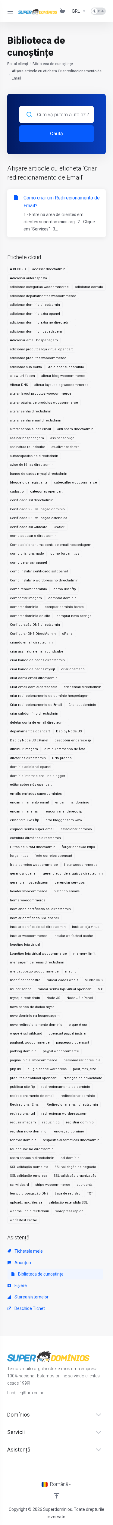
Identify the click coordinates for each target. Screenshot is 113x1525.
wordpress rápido (69, 1211)
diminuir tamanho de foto (64, 749)
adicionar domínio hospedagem (36, 331)
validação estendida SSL (68, 1202)
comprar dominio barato (64, 607)
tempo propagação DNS (29, 1193)
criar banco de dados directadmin (37, 660)
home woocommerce (28, 900)
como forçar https (64, 554)
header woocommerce (28, 891)
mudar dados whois (62, 980)
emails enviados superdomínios (36, 794)
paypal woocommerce (61, 1051)
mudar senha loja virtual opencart (64, 989)
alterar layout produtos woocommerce (40, 394)
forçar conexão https (78, 847)
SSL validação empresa (28, 1176)
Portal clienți (17, 64)
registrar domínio (80, 1122)
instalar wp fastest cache (73, 936)
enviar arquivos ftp (24, 820)
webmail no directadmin (29, 1211)
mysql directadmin (25, 998)
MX (100, 989)
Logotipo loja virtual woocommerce (38, 954)
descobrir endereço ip (73, 740)
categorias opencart (46, 491)
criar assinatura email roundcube (36, 651)
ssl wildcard (19, 1185)
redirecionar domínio (78, 1096)
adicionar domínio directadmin (35, 305)
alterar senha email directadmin (35, 420)
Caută (56, 133)
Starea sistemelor (31, 1297)
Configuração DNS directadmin (35, 625)
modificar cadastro (25, 980)
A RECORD (18, 269)
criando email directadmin (31, 642)
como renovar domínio (28, 589)
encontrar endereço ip (64, 811)
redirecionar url (22, 1114)
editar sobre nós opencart (31, 785)
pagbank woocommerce (30, 1042)
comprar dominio (24, 607)
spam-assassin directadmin (32, 1158)
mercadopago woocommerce (34, 971)
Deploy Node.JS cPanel (29, 740)
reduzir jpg (51, 1122)
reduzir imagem (23, 1122)
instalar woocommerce (28, 936)
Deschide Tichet (29, 1308)
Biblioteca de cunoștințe (53, 64)
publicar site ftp (22, 1087)
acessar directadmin (48, 269)
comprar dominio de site (30, 616)
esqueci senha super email (32, 829)
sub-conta (85, 1185)
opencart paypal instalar (67, 1033)
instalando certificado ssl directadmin (40, 909)
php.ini (15, 1069)
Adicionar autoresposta (28, 278)
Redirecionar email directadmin (72, 1105)
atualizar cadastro (66, 447)
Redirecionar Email (25, 1105)
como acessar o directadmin (33, 536)
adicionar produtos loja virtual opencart (41, 349)
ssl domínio (70, 1158)
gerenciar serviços (70, 883)
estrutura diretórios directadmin (35, 838)
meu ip (71, 971)
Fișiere (20, 1285)
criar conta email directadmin (34, 678)
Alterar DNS (19, 385)
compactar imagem (26, 598)
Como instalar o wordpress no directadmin (44, 580)
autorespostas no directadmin (34, 456)
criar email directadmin (82, 687)
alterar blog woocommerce (63, 376)
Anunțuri (22, 1262)
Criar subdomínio (82, 705)
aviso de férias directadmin (32, 465)
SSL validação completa (29, 1167)
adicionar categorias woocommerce (39, 287)
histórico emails (67, 891)
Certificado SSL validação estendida (38, 518)
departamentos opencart (30, 731)
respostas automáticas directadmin (71, 1140)
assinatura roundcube (27, 447)
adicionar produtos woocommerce (38, 358)
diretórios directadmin (28, 758)
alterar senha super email (30, 429)
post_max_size (84, 1069)
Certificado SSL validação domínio (37, 509)
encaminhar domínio (72, 802)
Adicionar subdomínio (66, 367)
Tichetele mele (28, 1251)
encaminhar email (24, 811)
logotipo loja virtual (25, 945)
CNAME (59, 527)
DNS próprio (62, 758)
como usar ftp (64, 589)
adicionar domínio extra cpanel (35, 314)
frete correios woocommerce (34, 865)
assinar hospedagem (27, 438)
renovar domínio (23, 1140)
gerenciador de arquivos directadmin (73, 873)
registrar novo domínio (28, 1131)
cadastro (17, 491)
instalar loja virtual (86, 927)
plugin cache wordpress (47, 1069)
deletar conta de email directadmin (38, 723)
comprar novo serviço (74, 616)
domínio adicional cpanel (30, 767)
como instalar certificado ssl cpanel (39, 571)
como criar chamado (27, 554)
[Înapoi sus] (56, 1496)
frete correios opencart (53, 856)
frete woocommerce (81, 865)
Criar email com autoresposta (33, 687)
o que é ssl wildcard (26, 1033)
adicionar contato (89, 287)
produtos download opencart (33, 1078)
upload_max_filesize (26, 1202)
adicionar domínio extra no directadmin (42, 322)
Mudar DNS (94, 980)
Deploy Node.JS (69, 731)
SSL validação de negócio (75, 1167)
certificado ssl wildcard (28, 527)
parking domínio (23, 1051)
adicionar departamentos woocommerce (43, 296)
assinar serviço (62, 438)
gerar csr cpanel (23, 873)
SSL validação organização (75, 1176)
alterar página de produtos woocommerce (44, 403)
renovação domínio (68, 1131)
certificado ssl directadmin (31, 500)
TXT (90, 1193)
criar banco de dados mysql (32, 669)
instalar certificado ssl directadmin (38, 927)
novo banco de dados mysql (32, 1007)
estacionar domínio (76, 829)
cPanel (68, 634)
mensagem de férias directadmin (37, 962)
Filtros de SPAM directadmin (32, 847)
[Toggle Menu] (9, 11)
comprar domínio (62, 598)
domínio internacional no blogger (37, 776)
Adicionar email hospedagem (34, 340)
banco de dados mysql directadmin (38, 474)
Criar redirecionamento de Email (36, 705)
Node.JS (53, 998)
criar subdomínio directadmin (34, 714)
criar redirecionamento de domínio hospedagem (49, 696)
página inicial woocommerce (33, 1060)
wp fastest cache (23, 1220)
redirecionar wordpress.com (64, 1114)
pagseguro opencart (72, 1042)
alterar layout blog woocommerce (61, 385)
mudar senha (20, 989)
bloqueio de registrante (29, 482)
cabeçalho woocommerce (75, 482)
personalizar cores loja (82, 1060)
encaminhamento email (29, 802)
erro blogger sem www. (64, 820)
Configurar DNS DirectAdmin (33, 634)
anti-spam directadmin (75, 429)
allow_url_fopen (22, 376)
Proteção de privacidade (82, 1078)
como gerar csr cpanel (28, 563)
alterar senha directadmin (30, 411)
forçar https (19, 856)
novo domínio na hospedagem (35, 1016)
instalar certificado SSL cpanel (34, 918)
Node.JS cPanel (80, 998)
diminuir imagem (24, 749)
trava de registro (67, 1193)
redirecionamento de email (32, 1096)
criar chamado (73, 669)
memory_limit (84, 954)
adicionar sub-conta (26, 367)
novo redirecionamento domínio (36, 1025)
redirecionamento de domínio (65, 1087)
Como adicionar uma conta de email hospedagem (50, 545)
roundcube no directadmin (32, 1149)
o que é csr (78, 1025)
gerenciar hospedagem (29, 883)
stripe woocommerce (52, 1185)
